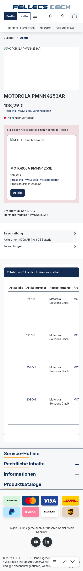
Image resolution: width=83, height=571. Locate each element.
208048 (31, 367)
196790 (30, 335)
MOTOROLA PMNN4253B (31, 168)
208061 (31, 399)
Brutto (10, 16)
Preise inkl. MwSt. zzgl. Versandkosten (27, 110)
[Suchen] (50, 16)
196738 (30, 299)
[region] (41, 68)
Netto (24, 16)
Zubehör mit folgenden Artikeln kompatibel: (33, 272)
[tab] (40, 236)
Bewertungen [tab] (13, 246)
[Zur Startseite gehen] (41, 7)
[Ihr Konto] (62, 16)
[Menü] (35, 16)
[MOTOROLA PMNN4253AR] (41, 68)
